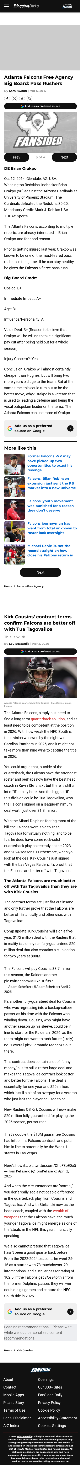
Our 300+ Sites (50, 1387)
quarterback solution (48, 719)
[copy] (29, 98)
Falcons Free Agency (30, 586)
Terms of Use (14, 1410)
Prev (16, 157)
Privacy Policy (49, 1402)
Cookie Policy (49, 1410)
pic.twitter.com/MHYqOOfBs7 (28, 981)
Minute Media (24, 1436)
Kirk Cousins (25, 1350)
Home (8, 586)
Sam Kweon (18, 91)
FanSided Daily (50, 1395)
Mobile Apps (13, 1395)
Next (64, 157)
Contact (9, 1387)
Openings (46, 1379)
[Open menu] (6, 6)
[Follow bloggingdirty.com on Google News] (70, 428)
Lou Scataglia (19, 644)
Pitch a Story (13, 1402)
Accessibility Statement (57, 1418)
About (8, 1379)
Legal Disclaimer (17, 1418)
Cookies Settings (52, 1425)
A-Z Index (11, 1425)
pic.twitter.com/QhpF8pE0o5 (52, 1165)
